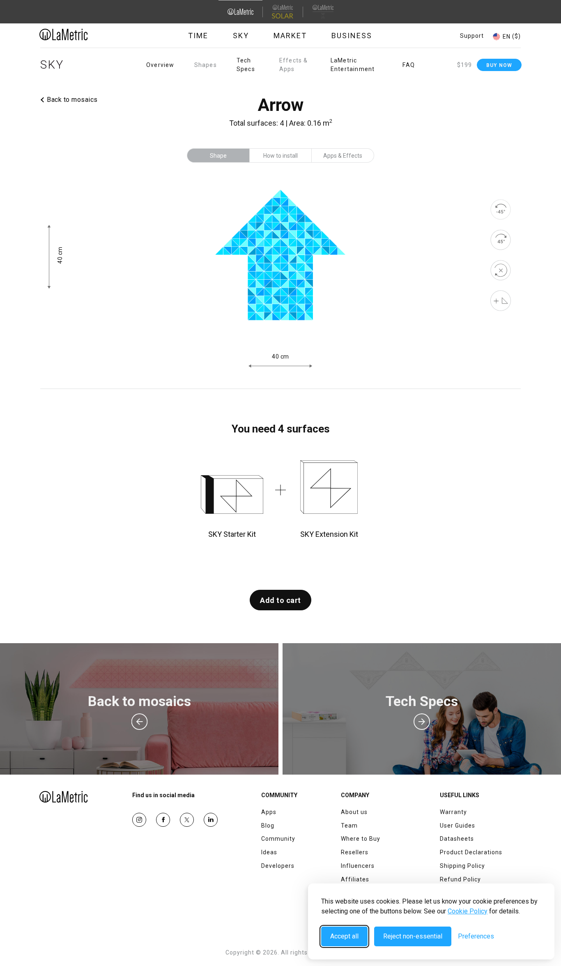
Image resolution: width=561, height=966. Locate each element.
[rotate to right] (500, 240)
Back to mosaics (72, 100)
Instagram (139, 820)
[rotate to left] (500, 209)
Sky (241, 35)
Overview (160, 65)
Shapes (205, 65)
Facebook (163, 820)
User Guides (457, 825)
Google (211, 820)
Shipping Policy (462, 865)
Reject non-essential (412, 936)
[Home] (86, 34)
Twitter (187, 820)
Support (472, 35)
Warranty (453, 812)
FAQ (408, 65)
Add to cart (280, 600)
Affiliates (355, 879)
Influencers (358, 865)
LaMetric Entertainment (353, 64)
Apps (268, 812)
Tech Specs (246, 64)
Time (198, 35)
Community (278, 838)
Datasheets (457, 838)
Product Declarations (471, 852)
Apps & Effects (342, 155)
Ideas (269, 852)
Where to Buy (360, 838)
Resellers (354, 852)
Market (290, 35)
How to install (280, 155)
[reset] (500, 270)
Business (351, 35)
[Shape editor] (500, 300)
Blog (267, 825)
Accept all (344, 936)
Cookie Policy (467, 911)
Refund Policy (460, 879)
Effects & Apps (293, 64)
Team (349, 825)
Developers (277, 865)
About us (354, 812)
